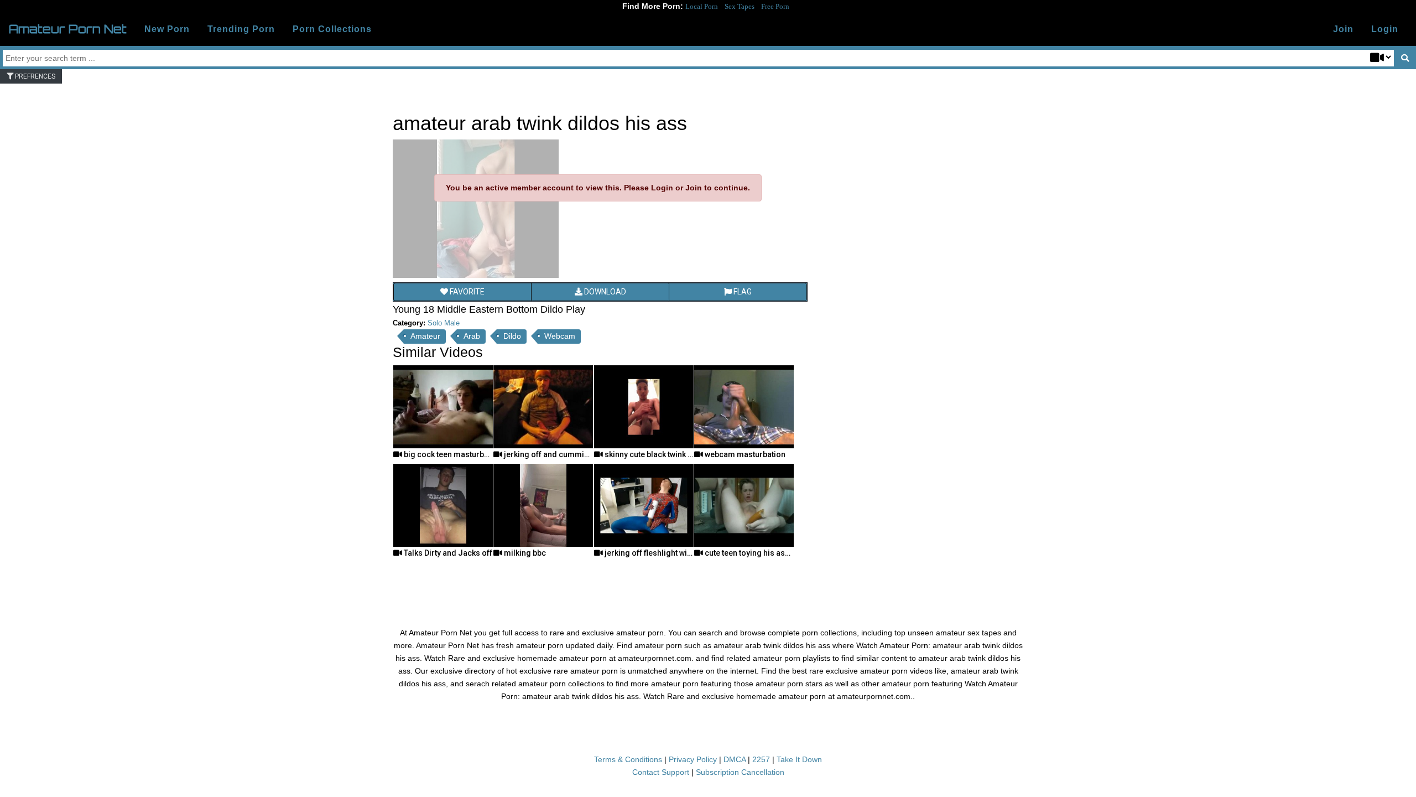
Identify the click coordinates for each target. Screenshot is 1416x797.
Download (604, 291)
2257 (761, 759)
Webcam (559, 336)
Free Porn (775, 6)
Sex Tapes (739, 6)
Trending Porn (241, 29)
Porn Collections (332, 29)
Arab (472, 336)
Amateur (425, 336)
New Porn (167, 29)
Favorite (466, 291)
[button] (1385, 29)
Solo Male (444, 323)
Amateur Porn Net (68, 29)
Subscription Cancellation (740, 772)
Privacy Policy (693, 759)
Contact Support (660, 772)
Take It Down (799, 759)
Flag (742, 291)
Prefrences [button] (34, 76)
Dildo (512, 336)
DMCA (734, 759)
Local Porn (701, 6)
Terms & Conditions (628, 759)
